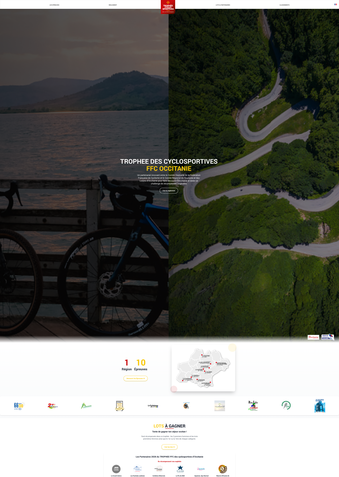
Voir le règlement (169, 191)
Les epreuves (54, 5)
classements (284, 5)
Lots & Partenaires (223, 5)
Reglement (113, 5)
